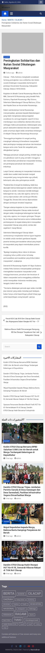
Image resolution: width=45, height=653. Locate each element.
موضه (5, 627)
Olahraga (32, 609)
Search (39, 346)
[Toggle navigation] (11, 13)
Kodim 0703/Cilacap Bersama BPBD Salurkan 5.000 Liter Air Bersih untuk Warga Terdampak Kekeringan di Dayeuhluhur (20, 365)
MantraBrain (35, 650)
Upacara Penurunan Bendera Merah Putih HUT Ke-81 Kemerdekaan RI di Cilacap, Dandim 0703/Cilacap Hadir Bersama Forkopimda (22, 408)
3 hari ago (9, 458)
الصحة (30, 624)
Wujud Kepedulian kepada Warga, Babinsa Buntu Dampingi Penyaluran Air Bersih (22, 530)
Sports (32, 614)
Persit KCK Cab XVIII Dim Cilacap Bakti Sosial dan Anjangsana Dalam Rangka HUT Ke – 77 (23, 320)
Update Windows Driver (9, 624)
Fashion (16, 604)
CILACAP (6, 57)
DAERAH (8, 599)
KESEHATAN (35, 604)
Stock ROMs (6, 620)
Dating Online (20, 600)
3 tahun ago (10, 73)
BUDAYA (21, 594)
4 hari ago (9, 536)
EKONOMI (6, 604)
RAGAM (20, 614)
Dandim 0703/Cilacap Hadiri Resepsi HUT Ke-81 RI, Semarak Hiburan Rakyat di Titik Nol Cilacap (22, 567)
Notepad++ (21, 609)
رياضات (38, 624)
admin (20, 73)
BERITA (8, 593)
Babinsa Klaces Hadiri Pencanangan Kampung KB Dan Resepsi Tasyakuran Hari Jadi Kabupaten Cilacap (22, 332)
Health (24, 604)
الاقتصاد (22, 624)
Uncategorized (31, 620)
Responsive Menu (40, 2)
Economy (31, 600)
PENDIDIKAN (7, 614)
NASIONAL (8, 608)
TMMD (18, 619)
